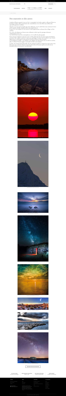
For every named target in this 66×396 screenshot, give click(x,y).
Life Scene (46, 387)
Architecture (47, 382)
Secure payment (36, 382)
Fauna (46, 381)
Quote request (12, 382)
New (46, 8)
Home (28, 7)
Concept (50, 8)
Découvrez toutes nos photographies (33, 366)
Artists (23, 8)
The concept (23, 382)
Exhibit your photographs (13, 381)
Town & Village (47, 388)
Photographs (17, 8)
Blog (22, 381)
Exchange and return (37, 381)
